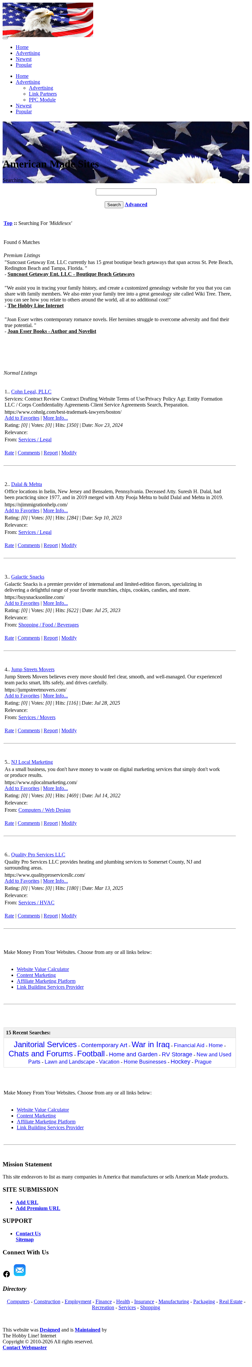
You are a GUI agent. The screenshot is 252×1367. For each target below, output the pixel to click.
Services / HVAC (36, 902)
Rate (9, 452)
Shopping (150, 1307)
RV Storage (177, 1054)
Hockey (180, 1061)
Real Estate (230, 1301)
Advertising (28, 53)
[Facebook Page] (6, 1276)
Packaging (204, 1301)
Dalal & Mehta (26, 484)
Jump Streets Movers (32, 669)
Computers (18, 1301)
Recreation (103, 1307)
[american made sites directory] (48, 35)
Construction (47, 1301)
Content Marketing (36, 975)
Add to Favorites (22, 418)
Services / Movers (36, 717)
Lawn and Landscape (70, 1062)
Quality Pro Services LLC (38, 854)
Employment (78, 1301)
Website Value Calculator (43, 969)
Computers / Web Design (44, 810)
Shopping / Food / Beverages (48, 625)
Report (51, 452)
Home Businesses (145, 1062)
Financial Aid (189, 1045)
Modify (69, 452)
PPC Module (42, 99)
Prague (203, 1062)
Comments (29, 452)
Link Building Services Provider (50, 987)
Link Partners (43, 94)
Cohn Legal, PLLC (31, 391)
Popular (24, 65)
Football (91, 1053)
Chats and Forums (41, 1053)
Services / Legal (35, 439)
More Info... (55, 418)
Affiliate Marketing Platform (46, 981)
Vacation (109, 1062)
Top (8, 223)
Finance (103, 1301)
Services (127, 1307)
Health (123, 1301)
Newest (24, 59)
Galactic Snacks (27, 577)
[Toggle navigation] (5, 38)
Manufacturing (173, 1301)
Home (22, 47)
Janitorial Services (45, 1044)
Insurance (144, 1301)
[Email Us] (20, 1276)
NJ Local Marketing (32, 762)
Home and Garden (133, 1054)
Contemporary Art (104, 1045)
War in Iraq (151, 1044)
